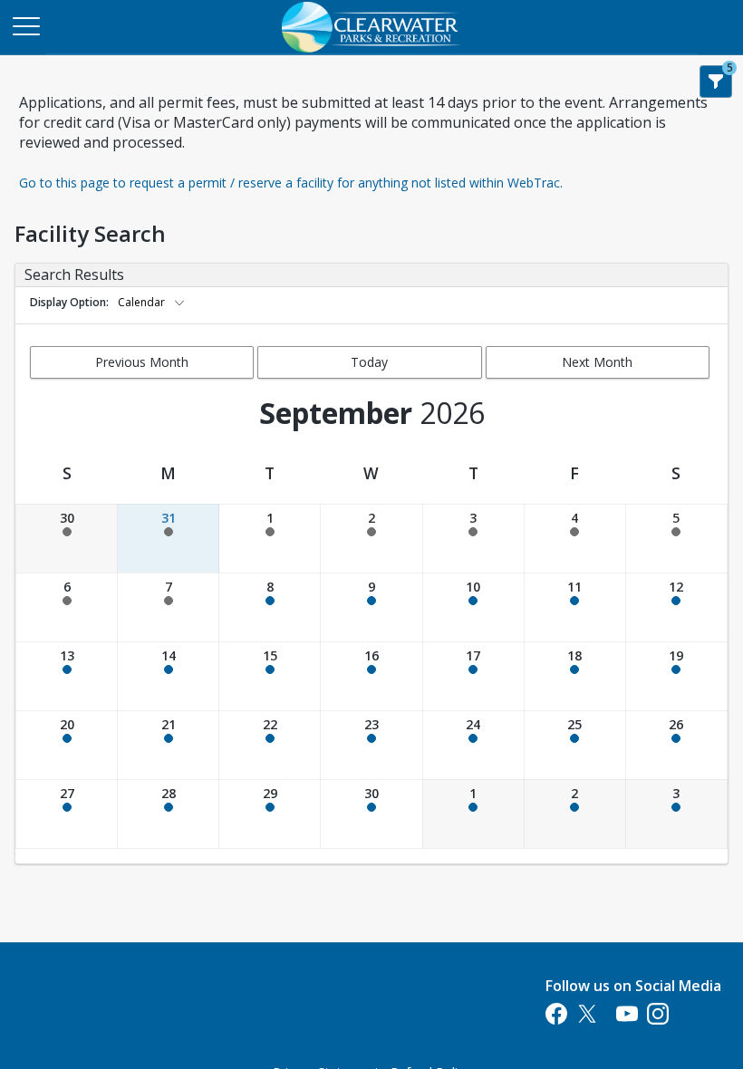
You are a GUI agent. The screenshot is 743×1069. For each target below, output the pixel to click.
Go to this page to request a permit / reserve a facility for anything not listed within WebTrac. (291, 182)
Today (369, 362)
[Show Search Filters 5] (716, 81)
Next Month (597, 362)
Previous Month (141, 362)
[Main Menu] (25, 25)
